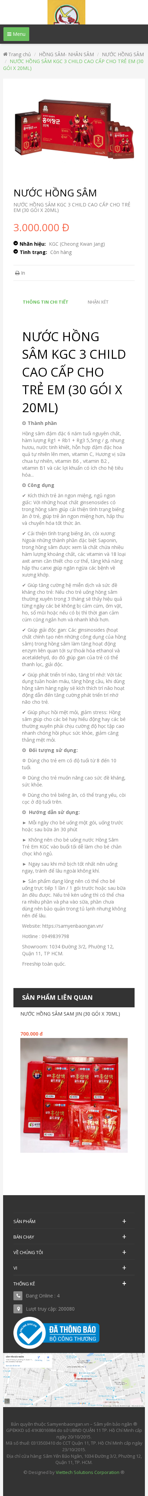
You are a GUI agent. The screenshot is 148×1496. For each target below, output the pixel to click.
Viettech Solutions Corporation (87, 1472)
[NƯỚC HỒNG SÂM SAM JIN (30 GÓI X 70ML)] (74, 1094)
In (22, 272)
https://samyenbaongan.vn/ (72, 926)
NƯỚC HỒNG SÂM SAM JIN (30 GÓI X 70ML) (70, 1013)
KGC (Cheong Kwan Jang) (77, 244)
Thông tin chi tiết (45, 302)
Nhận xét (98, 302)
